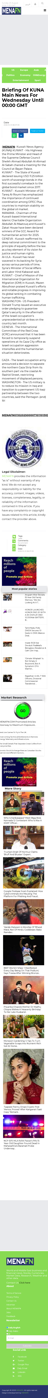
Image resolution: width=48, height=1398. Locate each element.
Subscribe (27, 1346)
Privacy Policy (12, 1297)
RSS (19, 1376)
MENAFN (9, 146)
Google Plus (23, 1364)
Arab (36, 70)
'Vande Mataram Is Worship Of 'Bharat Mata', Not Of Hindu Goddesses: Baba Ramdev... (23, 930)
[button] (35, 4)
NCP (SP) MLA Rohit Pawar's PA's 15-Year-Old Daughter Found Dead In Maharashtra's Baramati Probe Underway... (22, 1145)
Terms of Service (13, 1293)
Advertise (10, 1305)
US (9, 70)
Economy (25, 75)
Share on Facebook (20, 131)
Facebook (22, 1357)
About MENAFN (13, 1308)
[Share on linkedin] (21, 135)
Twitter (20, 1360)
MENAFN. (20, 1390)
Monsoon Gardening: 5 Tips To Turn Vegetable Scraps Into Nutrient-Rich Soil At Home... (22, 1043)
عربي (27, 4)
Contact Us (11, 1301)
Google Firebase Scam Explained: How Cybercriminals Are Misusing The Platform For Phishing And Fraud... (23, 894)
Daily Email (22, 1368)
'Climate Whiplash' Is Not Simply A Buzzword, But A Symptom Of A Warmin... (34, 663)
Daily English (14, 1327)
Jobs (8, 1312)
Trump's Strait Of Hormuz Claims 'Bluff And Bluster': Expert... (20, 853)
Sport (36, 80)
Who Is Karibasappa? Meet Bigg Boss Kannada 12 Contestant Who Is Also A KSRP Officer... (23, 820)
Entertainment (16, 80)
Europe (24, 70)
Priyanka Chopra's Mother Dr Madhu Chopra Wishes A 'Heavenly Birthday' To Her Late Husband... (22, 1009)
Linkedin (21, 1372)
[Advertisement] (24, 39)
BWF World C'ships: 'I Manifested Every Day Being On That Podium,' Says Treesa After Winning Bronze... (22, 970)
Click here (24, 1282)
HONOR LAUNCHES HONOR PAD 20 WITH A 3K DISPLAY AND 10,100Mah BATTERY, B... (35, 615)
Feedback (10, 1316)
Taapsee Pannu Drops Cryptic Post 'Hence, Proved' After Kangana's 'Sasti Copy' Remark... (23, 1109)
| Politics (9, 75)
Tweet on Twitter (37, 131)
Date (6, 122)
